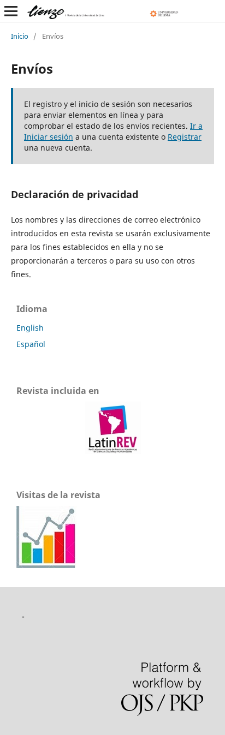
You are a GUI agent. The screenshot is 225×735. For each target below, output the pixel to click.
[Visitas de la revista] (46, 565)
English (30, 327)
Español (30, 344)
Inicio (19, 36)
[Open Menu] (11, 11)
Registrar (185, 137)
